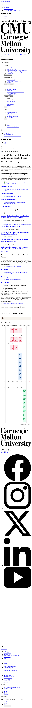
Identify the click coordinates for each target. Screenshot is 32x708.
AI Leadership (10, 117)
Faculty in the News (11, 101)
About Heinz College (12, 112)
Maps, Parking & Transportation (11, 655)
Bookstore (6, 690)
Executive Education (11, 69)
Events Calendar (7, 653)
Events (8, 125)
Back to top (3, 696)
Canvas (5, 691)
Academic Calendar (8, 688)
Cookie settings (7, 706)
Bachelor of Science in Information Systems (17, 70)
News (5, 658)
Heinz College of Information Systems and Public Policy (14, 54)
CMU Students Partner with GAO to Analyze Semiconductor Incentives (14, 240)
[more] (4, 646)
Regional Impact (7, 680)
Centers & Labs (10, 102)
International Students (9, 668)
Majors (5, 663)
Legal (5, 704)
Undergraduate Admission (10, 666)
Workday (6, 694)
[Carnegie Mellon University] (16, 447)
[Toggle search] (1, 146)
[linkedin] (17, 565)
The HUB (6, 692)
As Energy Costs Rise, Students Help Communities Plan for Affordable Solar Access (16, 225)
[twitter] (17, 537)
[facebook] (17, 481)
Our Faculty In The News (13, 127)
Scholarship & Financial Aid (10, 670)
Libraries (6, 682)
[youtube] (17, 588)
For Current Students (8, 9)
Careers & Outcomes (11, 89)
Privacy (5, 703)
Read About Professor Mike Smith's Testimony (12, 303)
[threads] (17, 645)
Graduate (6, 664)
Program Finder (10, 73)
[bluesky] (17, 614)
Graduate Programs (11, 67)
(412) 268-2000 (4, 452)
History (8, 114)
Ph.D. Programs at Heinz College (14, 72)
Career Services (10, 90)
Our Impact (3, 672)
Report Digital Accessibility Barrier (12, 687)
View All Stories (4, 251)
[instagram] (17, 508)
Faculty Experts (10, 104)
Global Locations (8, 678)
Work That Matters (8, 679)
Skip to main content (5, 1)
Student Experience (11, 93)
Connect (8, 82)
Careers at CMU (7, 654)
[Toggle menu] (1, 56)
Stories (8, 124)
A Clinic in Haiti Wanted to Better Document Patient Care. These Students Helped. (14, 248)
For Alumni (6, 7)
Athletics (6, 651)
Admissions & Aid (11, 80)
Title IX (5, 701)
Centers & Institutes (8, 675)
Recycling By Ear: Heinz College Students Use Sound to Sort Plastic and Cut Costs (15, 216)
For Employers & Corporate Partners (12, 10)
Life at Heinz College (12, 94)
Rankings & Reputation (12, 116)
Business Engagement (9, 676)
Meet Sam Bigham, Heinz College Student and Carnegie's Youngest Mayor (15, 233)
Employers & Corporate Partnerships (15, 92)
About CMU (4, 649)
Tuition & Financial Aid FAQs (14, 81)
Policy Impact (10, 113)
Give (5, 18)
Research (9, 105)
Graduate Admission (8, 667)
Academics (3, 661)
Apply (5, 16)
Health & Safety (7, 657)
